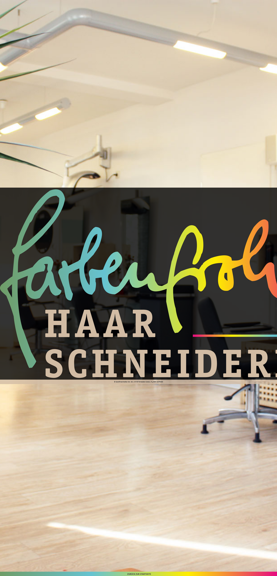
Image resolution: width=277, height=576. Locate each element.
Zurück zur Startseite (139, 574)
